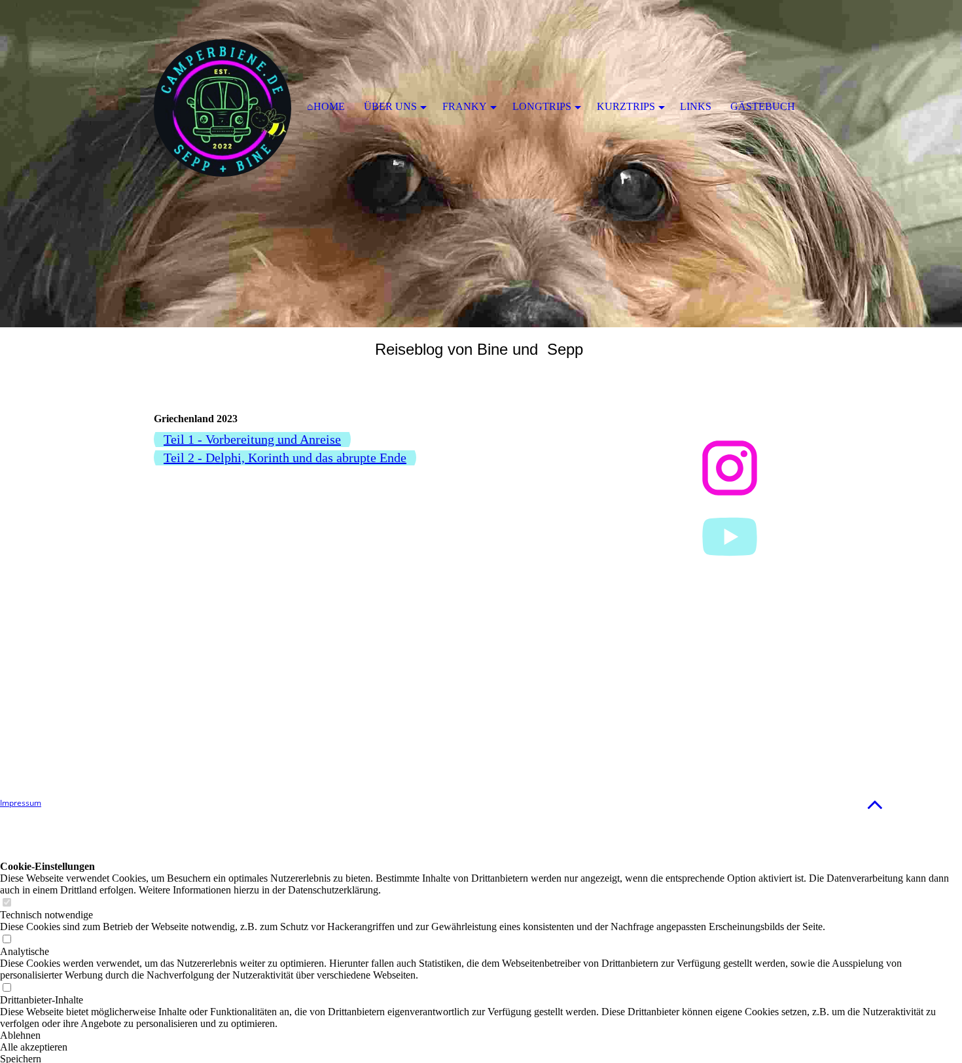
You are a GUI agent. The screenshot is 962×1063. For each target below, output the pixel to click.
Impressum (20, 802)
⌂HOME (326, 106)
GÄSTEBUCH (762, 106)
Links (695, 106)
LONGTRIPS (541, 106)
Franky (464, 106)
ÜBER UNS (390, 106)
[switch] (6, 903)
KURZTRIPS (626, 106)
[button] (875, 804)
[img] (481, 163)
